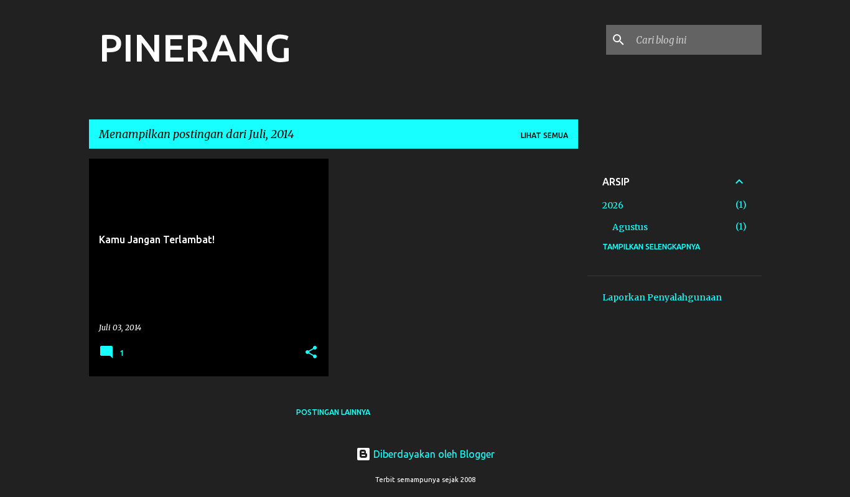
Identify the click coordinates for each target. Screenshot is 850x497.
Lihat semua (544, 135)
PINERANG (195, 47)
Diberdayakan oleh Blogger (433, 454)
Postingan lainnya (333, 412)
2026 (612, 205)
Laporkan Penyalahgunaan (662, 297)
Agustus (630, 227)
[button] (311, 353)
